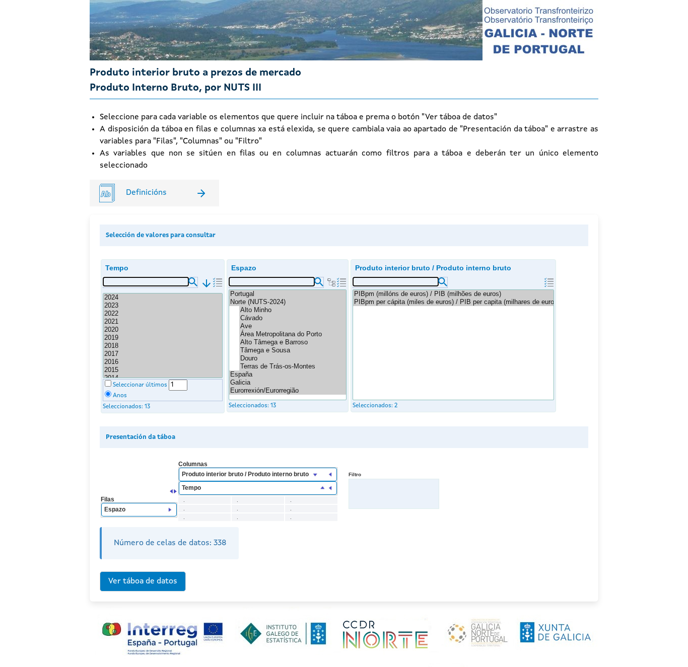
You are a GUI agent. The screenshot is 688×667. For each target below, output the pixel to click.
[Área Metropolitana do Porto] (292, 334)
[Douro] (292, 358)
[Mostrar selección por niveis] (331, 282)
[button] (192, 281)
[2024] (162, 297)
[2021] (162, 322)
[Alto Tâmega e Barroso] (292, 342)
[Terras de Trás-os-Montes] (292, 366)
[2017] (162, 354)
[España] (287, 374)
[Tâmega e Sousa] (292, 350)
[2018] (162, 346)
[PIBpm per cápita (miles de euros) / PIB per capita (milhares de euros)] (453, 302)
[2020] (162, 330)
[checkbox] (108, 383)
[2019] (162, 338)
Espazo (243, 268)
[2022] (162, 314)
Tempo (116, 268)
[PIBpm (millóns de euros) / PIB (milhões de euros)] (453, 294)
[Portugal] (287, 294)
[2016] (162, 362)
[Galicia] (287, 383)
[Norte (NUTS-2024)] (287, 302)
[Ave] (292, 326)
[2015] (162, 370)
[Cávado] (292, 318)
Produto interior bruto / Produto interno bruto (433, 268)
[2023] (162, 306)
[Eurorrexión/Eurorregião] (287, 391)
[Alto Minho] (292, 310)
